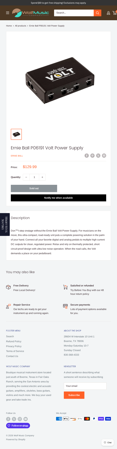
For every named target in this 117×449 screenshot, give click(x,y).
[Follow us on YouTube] (25, 419)
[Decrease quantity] (26, 177)
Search (10, 336)
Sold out (34, 188)
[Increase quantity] (42, 177)
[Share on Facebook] (87, 155)
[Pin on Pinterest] (92, 155)
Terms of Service (15, 351)
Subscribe (74, 395)
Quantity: (16, 177)
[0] (115, 13)
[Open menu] (7, 13)
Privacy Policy (13, 346)
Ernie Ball (17, 156)
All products (20, 25)
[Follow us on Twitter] (14, 419)
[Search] (97, 13)
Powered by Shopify (15, 439)
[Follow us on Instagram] (20, 419)
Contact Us (12, 356)
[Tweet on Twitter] (98, 155)
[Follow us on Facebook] (8, 419)
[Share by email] (104, 155)
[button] (5, 224)
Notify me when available (58, 198)
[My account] (108, 13)
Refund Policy (13, 341)
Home (9, 25)
